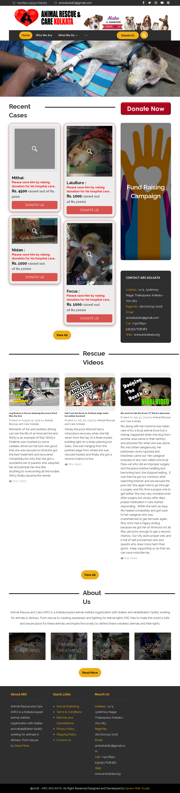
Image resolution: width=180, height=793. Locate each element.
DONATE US (34, 205)
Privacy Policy (65, 729)
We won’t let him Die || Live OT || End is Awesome (145, 413)
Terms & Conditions (69, 712)
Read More (22, 745)
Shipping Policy (66, 734)
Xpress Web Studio (137, 788)
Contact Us (63, 740)
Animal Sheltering (67, 706)
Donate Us (127, 35)
